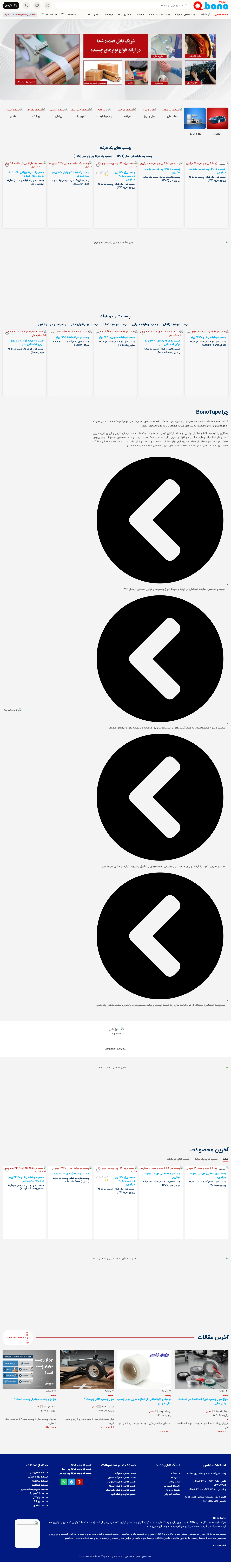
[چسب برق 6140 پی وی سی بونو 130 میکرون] (115, 165)
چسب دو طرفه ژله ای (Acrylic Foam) (208, 343)
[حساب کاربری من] (26, 5)
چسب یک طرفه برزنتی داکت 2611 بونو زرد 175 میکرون (26, 174)
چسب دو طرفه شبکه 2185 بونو (72, 337)
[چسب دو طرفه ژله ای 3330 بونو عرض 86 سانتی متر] (161, 333)
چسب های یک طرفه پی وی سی (75, 1473)
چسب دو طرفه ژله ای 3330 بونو (208, 337)
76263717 (213, 1481)
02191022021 (220, 1485)
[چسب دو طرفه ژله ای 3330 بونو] (206, 331)
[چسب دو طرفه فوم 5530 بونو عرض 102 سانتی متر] (24, 333)
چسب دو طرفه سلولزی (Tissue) (117, 343)
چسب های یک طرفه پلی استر (76, 1469)
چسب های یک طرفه (215, 177)
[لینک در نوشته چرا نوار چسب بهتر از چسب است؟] (115, 1392)
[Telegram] (71, 1482)
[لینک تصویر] (217, 118)
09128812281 (209, 1489)
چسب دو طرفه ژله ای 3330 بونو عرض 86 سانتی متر (162, 342)
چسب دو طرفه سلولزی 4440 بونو (117, 337)
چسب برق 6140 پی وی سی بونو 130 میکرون (125, 176)
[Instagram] (79, 1482)
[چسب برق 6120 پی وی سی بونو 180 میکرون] (206, 163)
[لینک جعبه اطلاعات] (68, 14)
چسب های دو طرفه (216, 341)
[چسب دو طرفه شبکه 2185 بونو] (70, 331)
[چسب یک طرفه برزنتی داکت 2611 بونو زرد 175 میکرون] (24, 165)
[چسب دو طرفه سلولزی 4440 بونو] (115, 331)
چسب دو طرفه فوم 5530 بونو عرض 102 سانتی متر (27, 342)
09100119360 (199, 1481)
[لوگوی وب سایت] (210, 5)
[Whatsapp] (64, 1482)
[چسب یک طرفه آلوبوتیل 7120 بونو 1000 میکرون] (70, 165)
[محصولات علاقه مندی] (37, 5)
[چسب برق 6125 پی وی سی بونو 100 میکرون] (161, 163)
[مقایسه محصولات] (47, 5)
